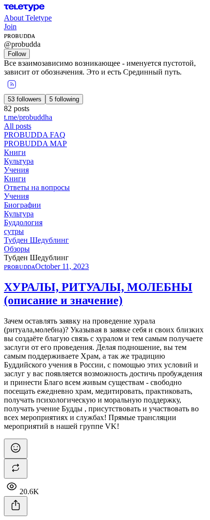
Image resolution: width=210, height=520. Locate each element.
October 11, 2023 (62, 266)
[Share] (15, 506)
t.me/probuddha (28, 117)
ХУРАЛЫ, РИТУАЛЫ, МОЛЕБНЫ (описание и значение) (98, 294)
